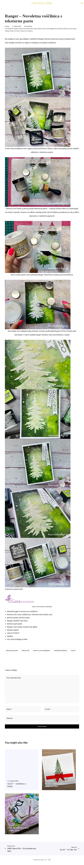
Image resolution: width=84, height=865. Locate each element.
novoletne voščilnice (62, 28)
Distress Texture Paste (43, 28)
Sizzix (70, 28)
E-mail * (48, 709)
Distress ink (22, 28)
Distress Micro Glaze (31, 28)
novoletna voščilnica (60, 650)
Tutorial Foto (23, 31)
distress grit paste (12, 650)
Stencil (74, 28)
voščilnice (30, 31)
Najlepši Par (53, 28)
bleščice (16, 28)
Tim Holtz (16, 31)
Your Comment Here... (14, 678)
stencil (73, 650)
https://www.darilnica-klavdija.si (42, 606)
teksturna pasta (9, 31)
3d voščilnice (9, 28)
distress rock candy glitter (41, 650)
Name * (9, 709)
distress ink (25, 650)
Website (10, 718)
